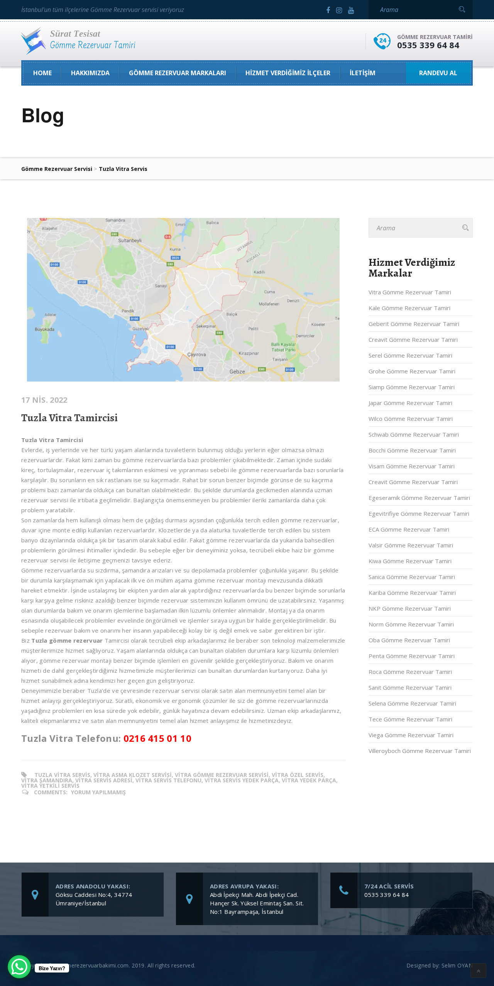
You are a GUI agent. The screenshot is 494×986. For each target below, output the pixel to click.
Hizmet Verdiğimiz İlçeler (287, 73)
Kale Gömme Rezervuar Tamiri (409, 308)
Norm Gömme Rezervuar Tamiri (411, 624)
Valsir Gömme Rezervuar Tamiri (411, 545)
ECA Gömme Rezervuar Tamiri (409, 529)
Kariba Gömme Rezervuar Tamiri (412, 592)
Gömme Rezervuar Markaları (177, 73)
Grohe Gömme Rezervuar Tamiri (412, 371)
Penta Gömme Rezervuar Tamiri (412, 656)
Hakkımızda (90, 73)
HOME (42, 73)
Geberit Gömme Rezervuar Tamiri (414, 324)
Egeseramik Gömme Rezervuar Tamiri (419, 497)
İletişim (363, 73)
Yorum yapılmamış (98, 792)
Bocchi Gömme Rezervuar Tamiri (412, 450)
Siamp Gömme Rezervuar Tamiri (412, 387)
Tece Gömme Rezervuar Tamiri (410, 719)
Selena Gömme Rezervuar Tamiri (412, 703)
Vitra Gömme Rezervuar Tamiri (410, 292)
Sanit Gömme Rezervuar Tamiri (410, 687)
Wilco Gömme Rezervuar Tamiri (411, 418)
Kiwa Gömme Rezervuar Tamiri (410, 561)
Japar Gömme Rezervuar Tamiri (410, 403)
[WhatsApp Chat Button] (19, 966)
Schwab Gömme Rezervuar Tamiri (414, 434)
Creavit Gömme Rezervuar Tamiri (413, 339)
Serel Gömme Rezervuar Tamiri (410, 355)
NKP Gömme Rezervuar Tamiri (410, 608)
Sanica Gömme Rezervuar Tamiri (412, 577)
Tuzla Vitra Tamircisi (69, 418)
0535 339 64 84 (428, 45)
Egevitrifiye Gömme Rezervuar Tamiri (419, 513)
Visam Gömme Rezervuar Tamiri (412, 466)
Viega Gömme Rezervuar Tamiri (411, 735)
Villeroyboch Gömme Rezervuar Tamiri (420, 751)
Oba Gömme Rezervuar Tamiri (409, 640)
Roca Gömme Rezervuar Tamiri (410, 671)
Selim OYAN (457, 965)
